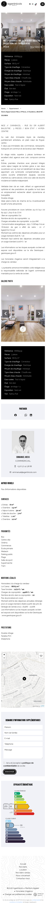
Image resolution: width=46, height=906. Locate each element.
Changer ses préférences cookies (18, 894)
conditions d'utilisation (16, 902)
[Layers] (41, 655)
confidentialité (36, 900)
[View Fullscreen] (4, 663)
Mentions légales (32, 888)
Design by (41, 894)
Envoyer (9, 772)
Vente (3, 108)
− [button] (4, 658)
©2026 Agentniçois (15, 888)
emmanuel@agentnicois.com (25, 472)
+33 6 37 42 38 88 (24, 466)
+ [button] (4, 654)
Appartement (14, 108)
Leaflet (42, 706)
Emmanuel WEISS (23, 457)
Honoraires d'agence (24, 891)
